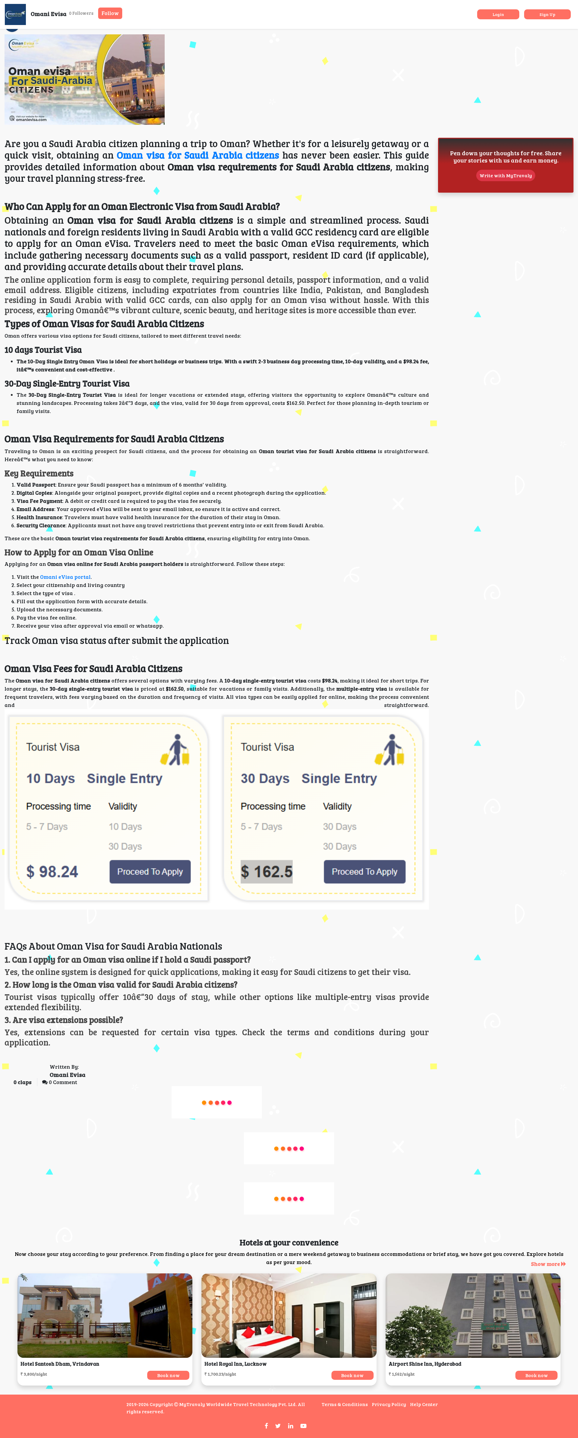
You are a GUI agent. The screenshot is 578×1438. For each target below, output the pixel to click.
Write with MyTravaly (506, 175)
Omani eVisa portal (65, 576)
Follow (110, 13)
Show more (546, 1263)
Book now (168, 1375)
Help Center (424, 1404)
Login (498, 14)
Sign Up (547, 14)
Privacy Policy (389, 1404)
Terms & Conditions (345, 1404)
